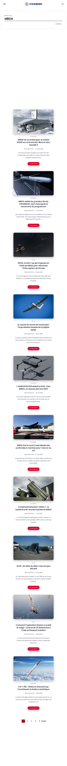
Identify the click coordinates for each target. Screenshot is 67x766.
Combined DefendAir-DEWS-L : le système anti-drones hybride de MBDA (33, 508)
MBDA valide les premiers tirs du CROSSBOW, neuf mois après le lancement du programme (34, 204)
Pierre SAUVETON (28, 149)
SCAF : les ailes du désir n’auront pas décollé (33, 567)
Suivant (43, 721)
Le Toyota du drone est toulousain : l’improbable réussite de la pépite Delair (33, 327)
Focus (33, 260)
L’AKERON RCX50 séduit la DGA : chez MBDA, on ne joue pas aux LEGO (33, 387)
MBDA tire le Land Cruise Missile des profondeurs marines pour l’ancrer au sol (33, 448)
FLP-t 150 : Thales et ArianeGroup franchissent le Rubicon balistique (33, 688)
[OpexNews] (33, 4)
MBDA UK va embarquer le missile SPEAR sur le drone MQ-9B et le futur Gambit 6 (33, 142)
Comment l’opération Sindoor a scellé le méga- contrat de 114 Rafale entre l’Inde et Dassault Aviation (33, 628)
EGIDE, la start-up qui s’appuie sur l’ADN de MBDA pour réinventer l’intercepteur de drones (33, 266)
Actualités (33, 136)
